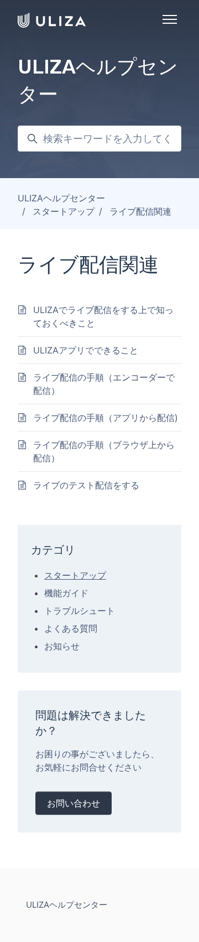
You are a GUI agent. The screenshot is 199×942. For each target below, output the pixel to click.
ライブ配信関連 (140, 211)
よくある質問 (70, 628)
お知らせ (62, 646)
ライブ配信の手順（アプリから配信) (105, 417)
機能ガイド (66, 592)
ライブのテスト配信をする (86, 485)
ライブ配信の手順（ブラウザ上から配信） (104, 451)
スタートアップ (64, 211)
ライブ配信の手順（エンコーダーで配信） (104, 384)
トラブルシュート (79, 610)
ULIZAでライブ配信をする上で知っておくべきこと (103, 316)
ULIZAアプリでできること (85, 350)
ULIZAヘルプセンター (61, 198)
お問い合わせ (73, 803)
